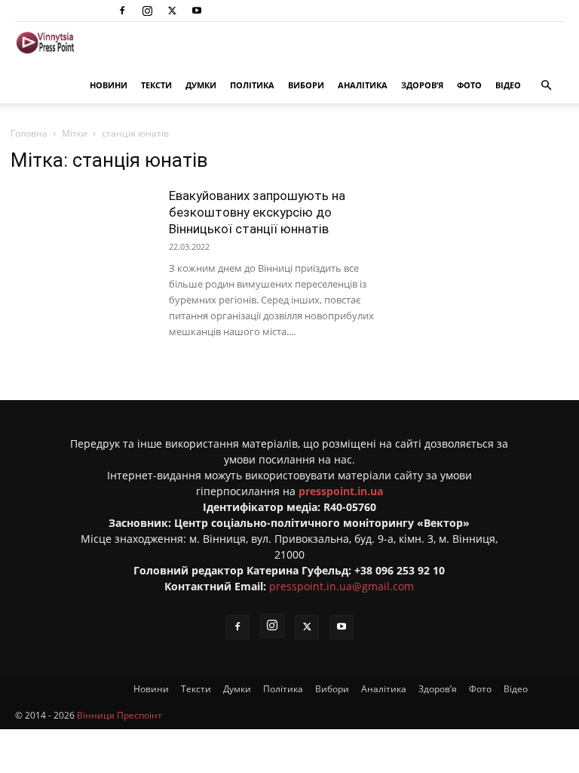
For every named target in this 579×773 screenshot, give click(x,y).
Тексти (156, 85)
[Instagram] (147, 10)
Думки (200, 85)
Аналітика (363, 85)
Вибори (306, 85)
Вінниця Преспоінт (119, 715)
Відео (508, 85)
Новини (108, 85)
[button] (546, 86)
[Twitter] (172, 10)
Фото (469, 85)
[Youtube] (196, 10)
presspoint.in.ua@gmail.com (341, 586)
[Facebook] (122, 10)
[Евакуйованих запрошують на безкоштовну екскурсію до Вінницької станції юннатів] (82, 236)
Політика (252, 85)
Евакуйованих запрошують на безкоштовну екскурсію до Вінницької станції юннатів (257, 212)
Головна (29, 133)
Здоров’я (422, 85)
